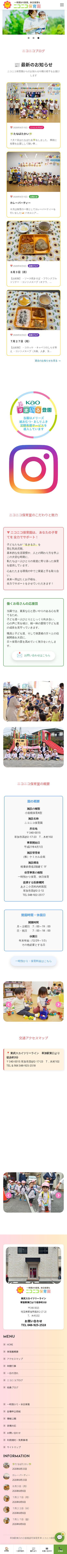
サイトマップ (14, 1447)
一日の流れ (12, 1373)
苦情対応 (11, 1425)
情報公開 (11, 1418)
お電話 (60, 1549)
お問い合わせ (14, 1432)
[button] (5, 22)
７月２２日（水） (21, 1508)
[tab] (28, 37)
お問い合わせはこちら (33, 654)
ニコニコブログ (15, 1380)
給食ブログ (12, 1387)
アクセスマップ (15, 1358)
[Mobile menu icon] (62, 5)
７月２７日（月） (20, 341)
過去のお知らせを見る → (47, 360)
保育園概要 (12, 1351)
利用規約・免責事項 (17, 1440)
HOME (10, 1344)
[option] (33, 22)
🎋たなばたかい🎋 (21, 134)
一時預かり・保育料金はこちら (33, 961)
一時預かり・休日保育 (18, 1404)
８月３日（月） (19, 272)
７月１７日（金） (21, 1519)
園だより (33, 1549)
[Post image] (6, 1465)
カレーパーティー (20, 203)
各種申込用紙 (14, 1411)
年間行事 (11, 1366)
